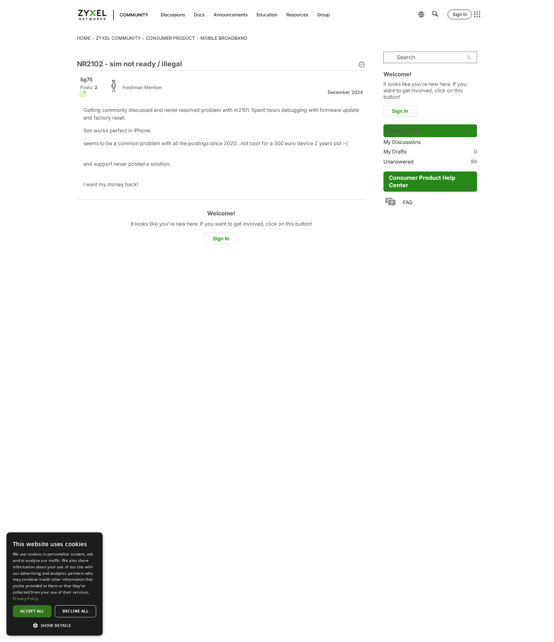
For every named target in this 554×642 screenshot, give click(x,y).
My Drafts (430, 151)
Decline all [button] (75, 611)
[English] (110, 14)
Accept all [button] (32, 611)
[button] (361, 65)
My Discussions (402, 142)
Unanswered (430, 161)
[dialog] (54, 584)
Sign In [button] (221, 238)
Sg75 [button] (86, 79)
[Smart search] (435, 14)
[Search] (468, 57)
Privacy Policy (25, 598)
